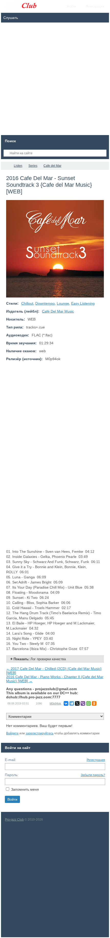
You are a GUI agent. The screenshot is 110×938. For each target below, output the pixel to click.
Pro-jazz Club (14, 819)
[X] (77, 703)
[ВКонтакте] (66, 703)
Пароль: (11, 775)
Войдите (12, 733)
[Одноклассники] (94, 703)
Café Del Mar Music (58, 311)
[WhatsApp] (88, 703)
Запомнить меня (25, 789)
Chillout (27, 303)
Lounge (63, 303)
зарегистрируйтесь (39, 733)
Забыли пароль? (93, 775)
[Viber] (83, 703)
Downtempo (45, 303)
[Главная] (6, 166)
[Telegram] (71, 703)
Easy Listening (83, 303)
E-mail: (10, 760)
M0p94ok (55, 703)
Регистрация (96, 760)
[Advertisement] (55, 80)
